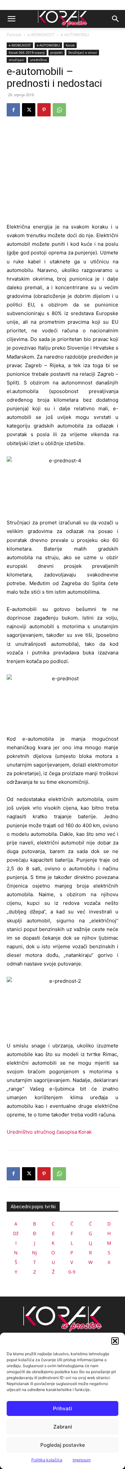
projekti (56, 52)
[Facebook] (13, 109)
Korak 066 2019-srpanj (27, 52)
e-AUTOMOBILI (75, 34)
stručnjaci (16, 59)
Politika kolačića (46, 1459)
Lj (90, 1243)
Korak (70, 45)
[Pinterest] (44, 109)
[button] (115, 1341)
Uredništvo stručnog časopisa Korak (49, 1132)
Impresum (82, 1459)
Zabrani (62, 1427)
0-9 (71, 1272)
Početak (14, 34)
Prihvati (62, 1408)
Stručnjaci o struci (82, 52)
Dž (16, 1233)
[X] (28, 109)
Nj (34, 1252)
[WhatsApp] (59, 109)
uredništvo (38, 59)
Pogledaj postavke (62, 1445)
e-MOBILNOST (41, 34)
